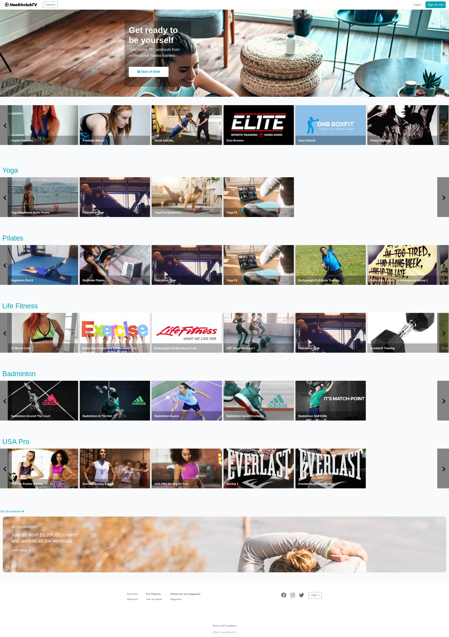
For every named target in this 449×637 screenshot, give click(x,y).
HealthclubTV (23, 5)
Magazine (175, 599)
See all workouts (10, 511)
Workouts (132, 599)
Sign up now (435, 4)
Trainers (50, 4)
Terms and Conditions (224, 625)
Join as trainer (154, 599)
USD (314, 595)
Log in (417, 4)
